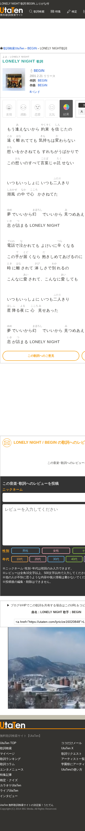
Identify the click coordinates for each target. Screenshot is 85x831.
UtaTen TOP (8, 743)
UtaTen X (67, 748)
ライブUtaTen (9, 790)
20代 (38, 559)
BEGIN (38, 70)
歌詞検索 (38, 11)
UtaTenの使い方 (71, 769)
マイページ (7, 753)
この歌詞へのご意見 (41, 355)
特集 (58, 11)
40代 (74, 559)
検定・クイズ (9, 780)
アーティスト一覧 (73, 759)
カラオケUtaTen (10, 785)
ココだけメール (71, 743)
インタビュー (9, 796)
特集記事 (6, 774)
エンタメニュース (12, 769)
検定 (74, 11)
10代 (20, 559)
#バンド (35, 92)
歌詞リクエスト (71, 753)
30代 (56, 559)
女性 (56, 550)
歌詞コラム (7, 764)
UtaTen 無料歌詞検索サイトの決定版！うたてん (26, 805)
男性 (25, 550)
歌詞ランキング (10, 759)
